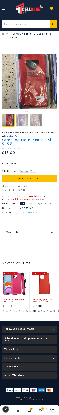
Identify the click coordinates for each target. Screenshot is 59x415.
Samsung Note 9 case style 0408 (28, 141)
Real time (9, 203)
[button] (5, 409)
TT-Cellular (20, 399)
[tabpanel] (29, 81)
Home (6, 34)
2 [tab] (29, 111)
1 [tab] (26, 111)
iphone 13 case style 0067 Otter (13, 300)
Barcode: (8, 208)
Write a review (11, 148)
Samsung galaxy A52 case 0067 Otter (42, 300)
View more (9, 163)
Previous (4, 297)
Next (54, 297)
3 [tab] (32, 111)
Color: (6, 171)
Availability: (10, 213)
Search (53, 24)
